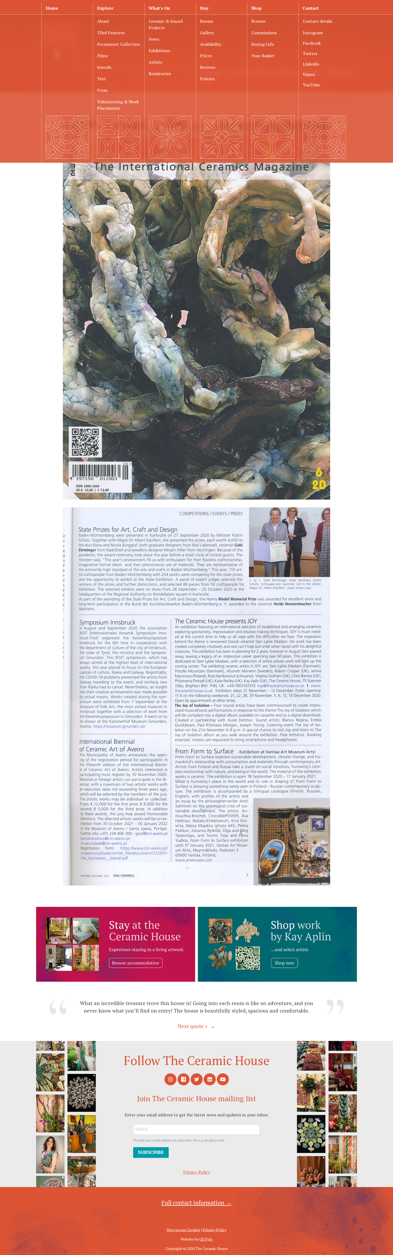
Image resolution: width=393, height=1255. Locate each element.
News (154, 39)
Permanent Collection (118, 44)
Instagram (313, 33)
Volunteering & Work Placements (118, 105)
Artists (155, 62)
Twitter (310, 53)
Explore (105, 8)
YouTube (311, 85)
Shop (256, 8)
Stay (204, 8)
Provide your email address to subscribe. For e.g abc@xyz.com (178, 1140)
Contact (311, 8)
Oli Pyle (206, 1239)
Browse (258, 21)
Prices (206, 56)
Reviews (207, 67)
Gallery (207, 33)
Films (102, 56)
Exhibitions (159, 51)
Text (101, 79)
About (103, 21)
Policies (207, 79)
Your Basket (263, 56)
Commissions (264, 33)
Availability (210, 44)
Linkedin (311, 64)
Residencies (160, 74)
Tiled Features (111, 33)
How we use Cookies (183, 1229)
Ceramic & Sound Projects (166, 24)
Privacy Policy (196, 1172)
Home (52, 8)
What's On (159, 8)
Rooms (206, 21)
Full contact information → (196, 1202)
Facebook (312, 43)
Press (102, 90)
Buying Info (262, 44)
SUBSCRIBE (151, 1152)
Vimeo (309, 74)
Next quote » (192, 1026)
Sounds (104, 67)
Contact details (317, 21)
